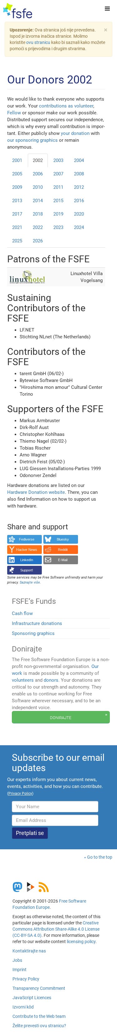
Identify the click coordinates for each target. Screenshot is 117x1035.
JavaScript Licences (31, 997)
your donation (75, 133)
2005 (17, 174)
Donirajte (60, 717)
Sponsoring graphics (33, 633)
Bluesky (63, 539)
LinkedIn (26, 560)
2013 (17, 200)
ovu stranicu (38, 42)
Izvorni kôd (23, 1006)
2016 (79, 200)
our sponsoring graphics (32, 140)
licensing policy (81, 941)
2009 (17, 187)
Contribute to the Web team (39, 1016)
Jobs (17, 960)
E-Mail (62, 560)
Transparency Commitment (38, 988)
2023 (58, 227)
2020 (79, 214)
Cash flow (22, 613)
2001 (17, 160)
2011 (58, 187)
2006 (38, 174)
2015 (58, 200)
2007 (58, 174)
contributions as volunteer (66, 106)
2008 (79, 174)
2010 (38, 187)
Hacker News (26, 549)
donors (51, 680)
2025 (17, 241)
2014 (38, 200)
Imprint (19, 969)
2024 (79, 227)
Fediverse (26, 539)
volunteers (23, 680)
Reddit (63, 549)
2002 (38, 160)
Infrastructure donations (37, 623)
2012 (79, 187)
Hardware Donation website (36, 492)
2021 (17, 227)
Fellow (14, 113)
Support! (26, 570)
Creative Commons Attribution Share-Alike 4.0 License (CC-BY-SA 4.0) (56, 929)
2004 (79, 160)
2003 (58, 160)
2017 (17, 214)
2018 (38, 214)
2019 (58, 214)
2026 (38, 241)
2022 (38, 227)
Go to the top (99, 857)
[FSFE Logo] (17, 11)
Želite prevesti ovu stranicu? (39, 1025)
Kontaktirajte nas (29, 950)
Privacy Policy (25, 978)
